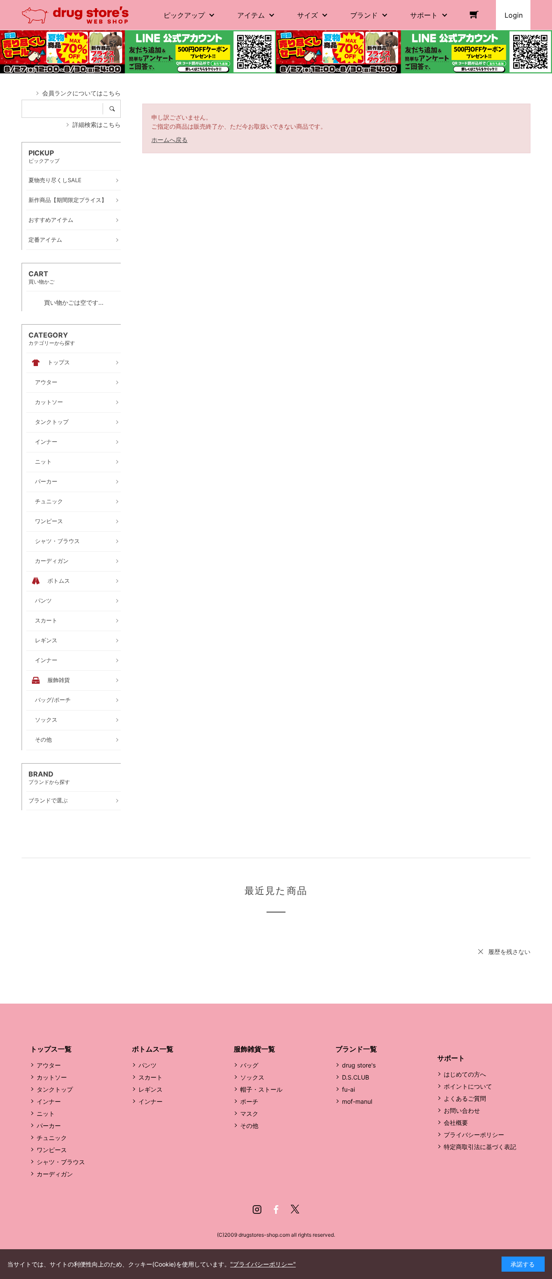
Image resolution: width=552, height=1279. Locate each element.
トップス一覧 (51, 1049)
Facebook (276, 1209)
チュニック (52, 1137)
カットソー (52, 1077)
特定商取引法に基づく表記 (480, 1146)
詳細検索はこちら (96, 124)
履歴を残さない (509, 951)
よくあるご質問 (465, 1098)
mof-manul (357, 1101)
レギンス (150, 1089)
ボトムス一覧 (152, 1049)
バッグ (249, 1065)
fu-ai (348, 1089)
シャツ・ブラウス (61, 1161)
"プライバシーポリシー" (263, 1264)
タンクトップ (55, 1089)
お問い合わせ (462, 1110)
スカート (150, 1077)
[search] (115, 108)
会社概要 (456, 1122)
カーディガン (55, 1174)
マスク (249, 1113)
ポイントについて (468, 1086)
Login (514, 15)
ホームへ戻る (169, 139)
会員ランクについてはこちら (81, 93)
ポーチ (249, 1101)
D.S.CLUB (355, 1077)
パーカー (49, 1125)
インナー (49, 1101)
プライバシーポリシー (474, 1134)
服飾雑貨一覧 (254, 1049)
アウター (49, 1065)
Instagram (257, 1209)
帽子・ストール (261, 1089)
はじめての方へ (465, 1074)
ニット (46, 1113)
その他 (249, 1125)
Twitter (295, 1209)
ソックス (252, 1077)
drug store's (359, 1065)
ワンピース (52, 1149)
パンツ (147, 1065)
